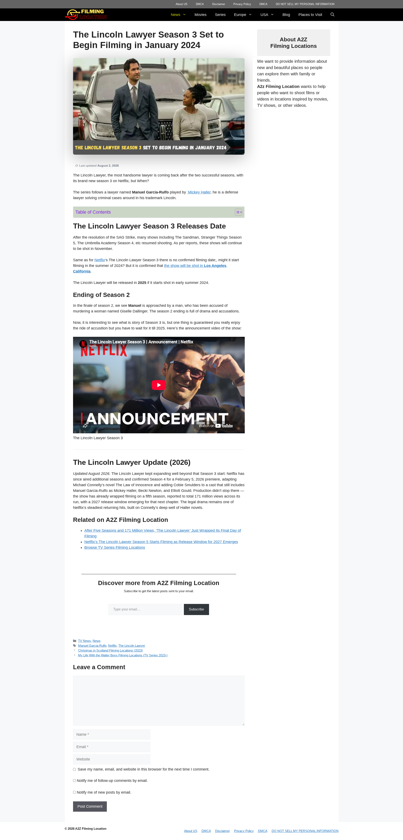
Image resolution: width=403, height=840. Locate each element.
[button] (332, 14)
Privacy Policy (242, 4)
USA (264, 15)
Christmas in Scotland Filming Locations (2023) (110, 650)
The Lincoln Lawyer (131, 645)
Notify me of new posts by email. (104, 792)
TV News (84, 641)
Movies (201, 15)
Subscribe (196, 609)
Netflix (99, 260)
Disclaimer (218, 4)
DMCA (200, 4)
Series (220, 15)
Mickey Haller (199, 192)
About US (181, 4)
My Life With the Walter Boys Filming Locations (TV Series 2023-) (122, 655)
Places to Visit (310, 15)
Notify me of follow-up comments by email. (112, 781)
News (175, 15)
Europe (240, 15)
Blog (286, 15)
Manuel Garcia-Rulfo (92, 645)
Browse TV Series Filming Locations (114, 547)
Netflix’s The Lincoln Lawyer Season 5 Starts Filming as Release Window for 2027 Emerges (161, 542)
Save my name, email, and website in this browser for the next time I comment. (143, 769)
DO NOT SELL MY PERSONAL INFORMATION (305, 4)
